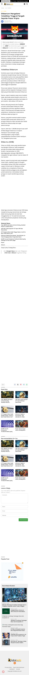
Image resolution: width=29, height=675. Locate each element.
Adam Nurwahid (7, 21)
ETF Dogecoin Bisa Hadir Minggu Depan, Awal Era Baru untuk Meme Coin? (13, 232)
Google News (10, 251)
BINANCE (22, 44)
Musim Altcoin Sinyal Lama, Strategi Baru (20, 429)
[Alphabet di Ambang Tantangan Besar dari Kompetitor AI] (14, 617)
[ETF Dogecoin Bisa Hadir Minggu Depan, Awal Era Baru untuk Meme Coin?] (7, 409)
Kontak (18, 669)
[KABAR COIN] (8, 4)
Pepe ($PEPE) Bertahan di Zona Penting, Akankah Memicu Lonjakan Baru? (13, 225)
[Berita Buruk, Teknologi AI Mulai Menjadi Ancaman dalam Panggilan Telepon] (6, 642)
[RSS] (15, 663)
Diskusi (14, 253)
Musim (2, 242)
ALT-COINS (3, 11)
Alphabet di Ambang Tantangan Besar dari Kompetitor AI (19, 621)
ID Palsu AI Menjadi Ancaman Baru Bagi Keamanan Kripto (18, 629)
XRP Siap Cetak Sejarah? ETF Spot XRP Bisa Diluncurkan (12, 229)
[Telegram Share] (24, 384)
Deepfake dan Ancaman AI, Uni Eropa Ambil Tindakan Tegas (18, 635)
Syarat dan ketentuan (18, 667)
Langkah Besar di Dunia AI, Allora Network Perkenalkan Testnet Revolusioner (18, 610)
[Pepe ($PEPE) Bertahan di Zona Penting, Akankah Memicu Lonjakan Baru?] (7, 394)
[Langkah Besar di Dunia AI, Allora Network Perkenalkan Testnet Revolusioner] (6, 611)
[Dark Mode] (24, 4)
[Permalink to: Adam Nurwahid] (2, 21)
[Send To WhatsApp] (27, 384)
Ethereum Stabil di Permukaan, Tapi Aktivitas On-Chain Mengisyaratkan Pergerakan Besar (13, 236)
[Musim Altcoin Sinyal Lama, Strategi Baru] (21, 423)
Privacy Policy (8, 667)
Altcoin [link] (3, 245)
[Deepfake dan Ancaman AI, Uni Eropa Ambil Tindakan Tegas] (6, 635)
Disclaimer (12, 669)
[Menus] (2, 4)
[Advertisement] (14, 193)
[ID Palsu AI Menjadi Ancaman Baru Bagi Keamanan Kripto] (14, 625)
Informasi (7, 253)
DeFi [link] (2, 92)
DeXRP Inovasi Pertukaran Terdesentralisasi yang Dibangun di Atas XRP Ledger (13, 239)
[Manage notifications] (3, 671)
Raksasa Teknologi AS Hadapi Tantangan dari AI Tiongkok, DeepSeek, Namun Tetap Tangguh (14, 605)
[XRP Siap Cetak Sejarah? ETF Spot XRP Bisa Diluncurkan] (21, 394)
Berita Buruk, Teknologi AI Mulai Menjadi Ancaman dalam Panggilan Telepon (18, 642)
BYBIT (6, 46)
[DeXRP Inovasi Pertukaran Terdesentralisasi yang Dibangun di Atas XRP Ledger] (7, 423)
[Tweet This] (18, 384)
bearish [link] (13, 90)
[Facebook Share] (15, 384)
